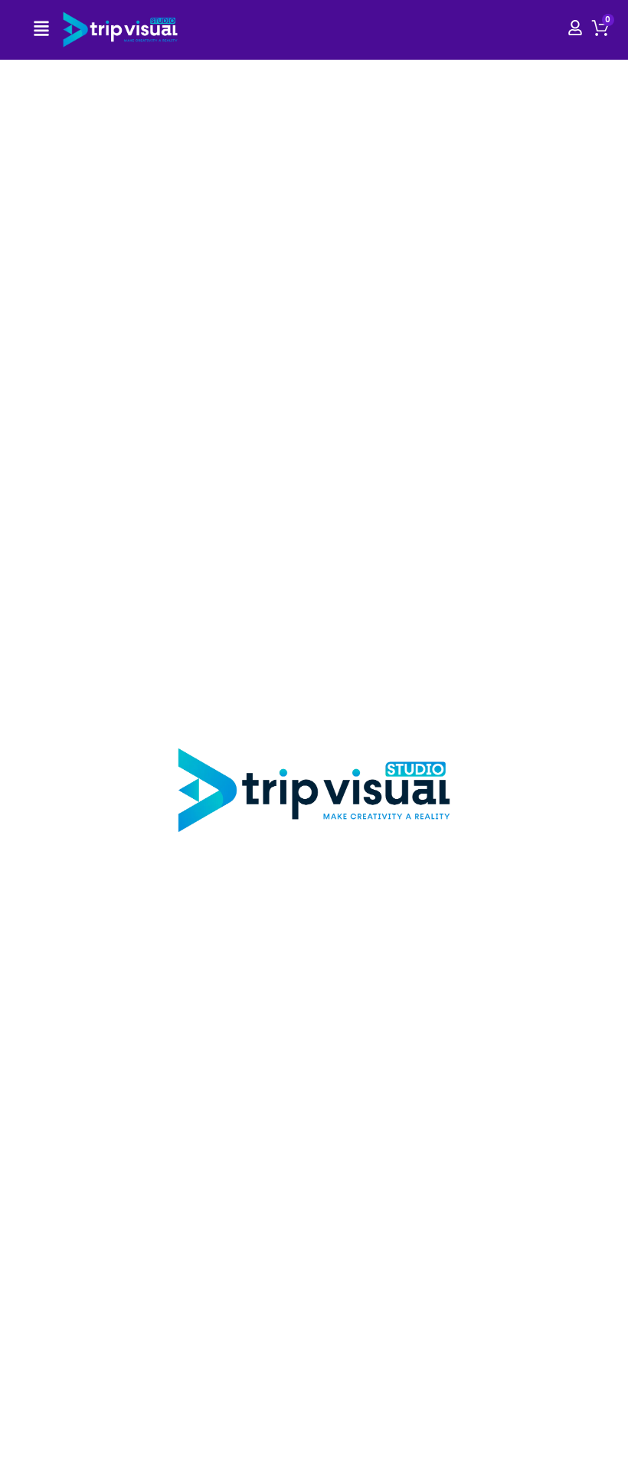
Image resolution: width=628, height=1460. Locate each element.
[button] (41, 30)
